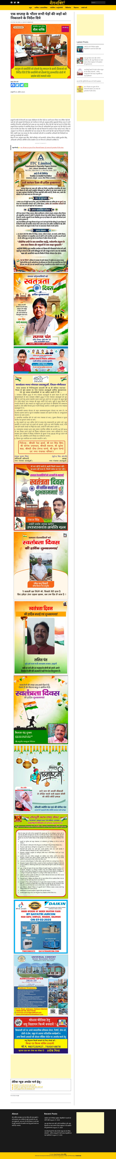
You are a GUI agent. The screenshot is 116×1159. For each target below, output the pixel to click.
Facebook (11, 2)
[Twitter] (17, 85)
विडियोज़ (68, 8)
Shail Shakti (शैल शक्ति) (60, 1154)
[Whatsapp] (26, 85)
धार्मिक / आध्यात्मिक (40, 8)
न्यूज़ (30, 8)
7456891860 (78, 1155)
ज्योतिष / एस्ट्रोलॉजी (56, 8)
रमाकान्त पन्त (30, 22)
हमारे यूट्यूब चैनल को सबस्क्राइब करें (24, 1089)
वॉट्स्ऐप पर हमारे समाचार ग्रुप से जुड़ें (24, 1085)
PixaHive (61, 1157)
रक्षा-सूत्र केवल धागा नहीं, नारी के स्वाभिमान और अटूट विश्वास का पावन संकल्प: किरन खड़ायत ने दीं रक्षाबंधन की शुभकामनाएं (57, 1125)
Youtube (18, 2)
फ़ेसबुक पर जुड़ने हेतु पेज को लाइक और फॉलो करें (28, 1087)
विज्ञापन (76, 8)
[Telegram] (22, 85)
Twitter (14, 2)
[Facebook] (13, 85)
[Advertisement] (41, 106)
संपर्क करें (84, 8)
